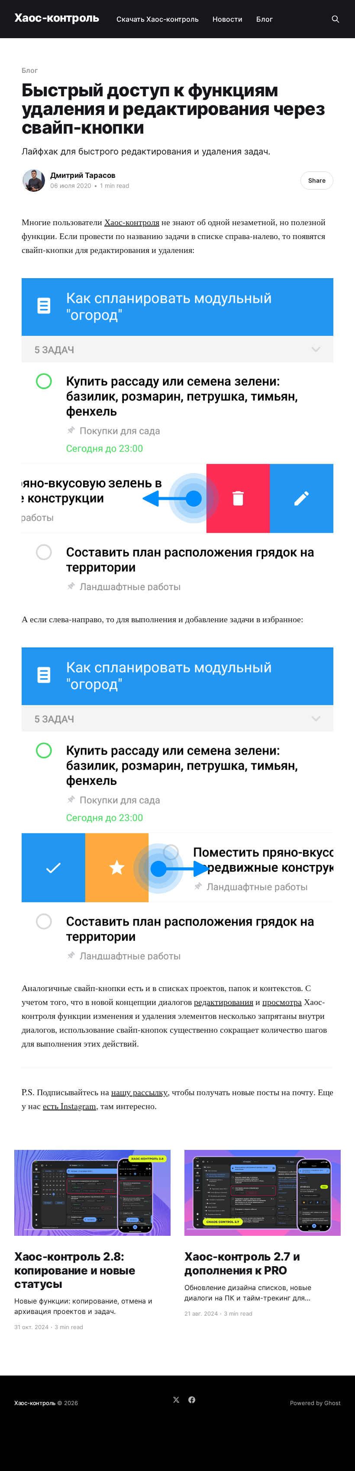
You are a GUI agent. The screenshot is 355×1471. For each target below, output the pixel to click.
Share (317, 180)
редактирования (223, 1002)
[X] (176, 1399)
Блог (264, 19)
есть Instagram (69, 1106)
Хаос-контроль (56, 18)
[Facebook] (191, 1399)
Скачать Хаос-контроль (157, 19)
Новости (227, 19)
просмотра (282, 1002)
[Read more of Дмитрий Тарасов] (34, 180)
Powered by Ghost (315, 1402)
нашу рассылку (139, 1092)
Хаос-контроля (131, 222)
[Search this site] (335, 19)
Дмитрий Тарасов (83, 175)
